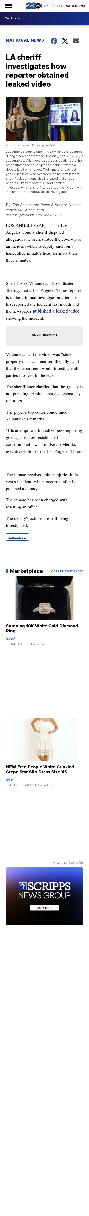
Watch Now (74, 5)
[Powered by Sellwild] (76, 863)
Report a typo (17, 537)
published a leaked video (56, 311)
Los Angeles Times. (65, 451)
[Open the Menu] (8, 5)
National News (25, 40)
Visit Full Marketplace (67, 571)
